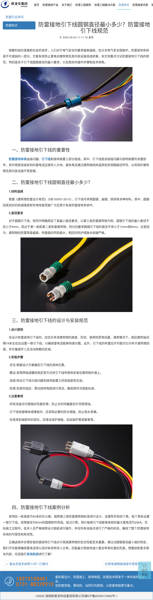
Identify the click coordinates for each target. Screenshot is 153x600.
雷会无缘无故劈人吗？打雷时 (27, 564)
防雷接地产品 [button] (50, 5)
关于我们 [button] (67, 5)
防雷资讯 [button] (124, 5)
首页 (36, 5)
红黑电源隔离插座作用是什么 (126, 564)
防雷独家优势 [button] (140, 5)
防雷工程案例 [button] (83, 5)
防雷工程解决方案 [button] (104, 5)
